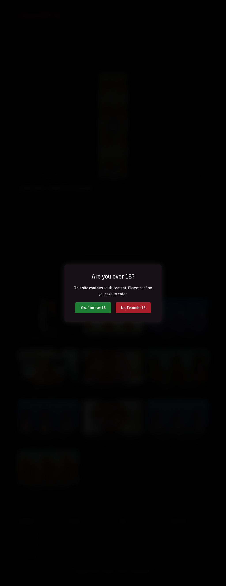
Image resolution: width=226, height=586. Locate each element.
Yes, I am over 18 (93, 307)
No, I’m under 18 (133, 307)
